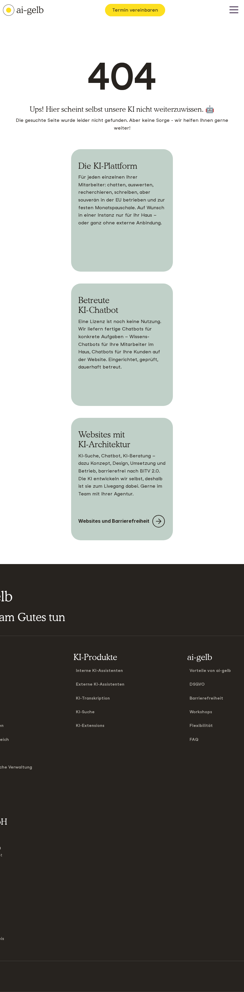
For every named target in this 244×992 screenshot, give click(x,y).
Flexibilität (201, 725)
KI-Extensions (90, 725)
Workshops (201, 711)
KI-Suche (85, 711)
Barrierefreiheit (206, 698)
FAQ (194, 739)
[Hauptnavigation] (234, 10)
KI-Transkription (93, 698)
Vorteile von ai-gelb (210, 670)
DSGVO (197, 684)
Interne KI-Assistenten (99, 670)
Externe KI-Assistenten (100, 684)
